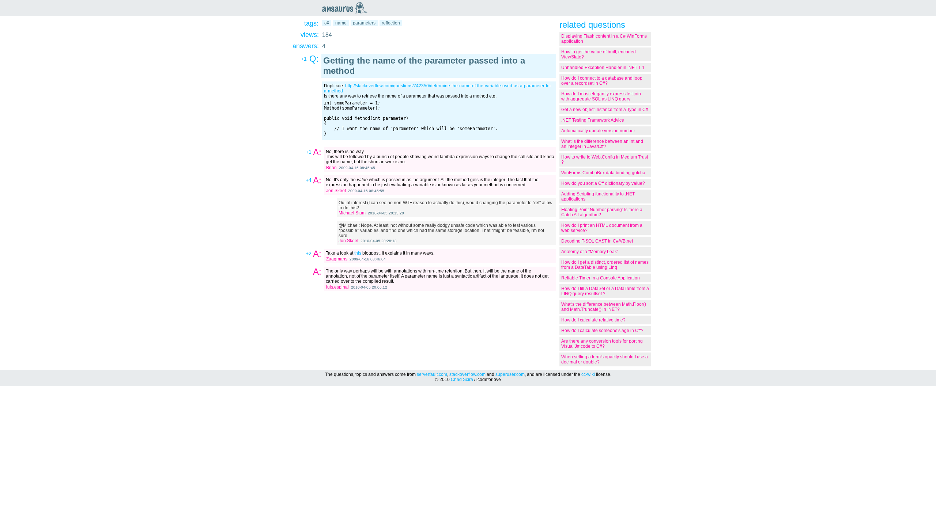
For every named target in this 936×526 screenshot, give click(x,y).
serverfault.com (432, 374)
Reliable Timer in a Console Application (600, 278)
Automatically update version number (598, 130)
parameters (364, 23)
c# (326, 23)
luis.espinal (337, 287)
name (341, 23)
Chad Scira (462, 379)
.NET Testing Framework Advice (592, 120)
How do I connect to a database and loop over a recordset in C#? (601, 81)
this (357, 253)
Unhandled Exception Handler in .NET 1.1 (603, 67)
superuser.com (510, 374)
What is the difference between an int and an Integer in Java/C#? (602, 144)
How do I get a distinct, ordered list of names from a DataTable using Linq (605, 265)
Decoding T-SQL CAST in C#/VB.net (597, 241)
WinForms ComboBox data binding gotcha (603, 172)
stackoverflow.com (467, 374)
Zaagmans (336, 259)
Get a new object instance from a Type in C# (604, 109)
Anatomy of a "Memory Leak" (589, 251)
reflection (391, 23)
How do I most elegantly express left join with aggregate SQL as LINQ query (601, 96)
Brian (331, 167)
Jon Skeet (336, 190)
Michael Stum (352, 213)
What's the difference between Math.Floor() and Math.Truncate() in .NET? (603, 307)
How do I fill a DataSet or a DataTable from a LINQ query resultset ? (605, 291)
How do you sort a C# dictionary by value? (603, 183)
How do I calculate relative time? (593, 320)
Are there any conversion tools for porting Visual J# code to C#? (602, 344)
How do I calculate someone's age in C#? (602, 330)
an (346, 8)
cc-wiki (588, 374)
